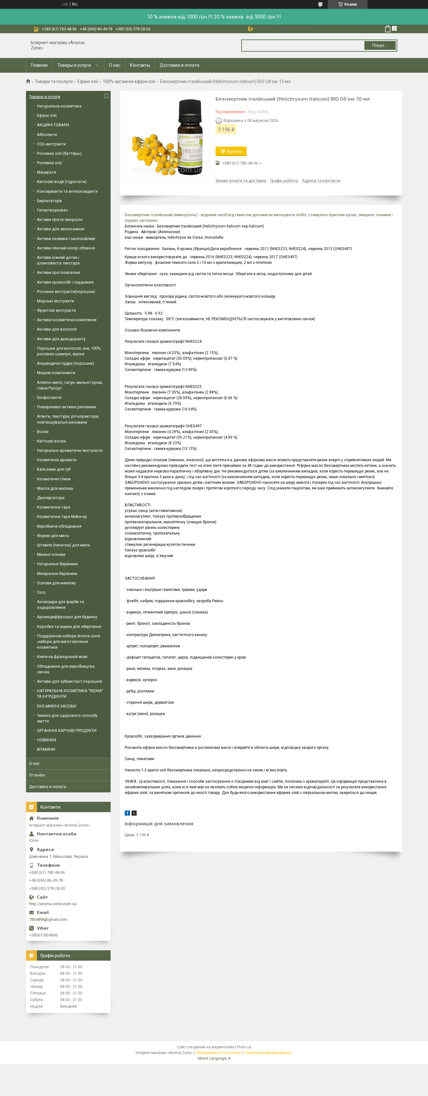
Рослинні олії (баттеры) (59, 153)
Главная (39, 65)
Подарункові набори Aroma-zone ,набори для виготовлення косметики (68, 642)
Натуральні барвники (57, 563)
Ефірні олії (87, 81)
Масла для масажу (55, 488)
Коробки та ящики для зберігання (69, 626)
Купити (234, 151)
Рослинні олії (49, 162)
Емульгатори (49, 200)
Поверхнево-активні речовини (66, 406)
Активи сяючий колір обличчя (66, 248)
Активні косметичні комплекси (67, 319)
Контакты (140, 65)
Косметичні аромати (56, 459)
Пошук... (380, 45)
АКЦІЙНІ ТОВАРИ (53, 125)
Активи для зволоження (60, 229)
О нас (114, 65)
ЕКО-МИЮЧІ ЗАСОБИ (56, 706)
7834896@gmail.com (48, 919)
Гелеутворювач (52, 210)
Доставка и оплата (179, 65)
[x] (134, 814)
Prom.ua (244, 1047)
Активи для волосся (57, 329)
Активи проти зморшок (60, 219)
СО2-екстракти (51, 144)
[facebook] (127, 814)
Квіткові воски (51, 441)
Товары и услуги (74, 65)
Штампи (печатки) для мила (63, 545)
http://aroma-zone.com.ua (52, 903)
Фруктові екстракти (56, 310)
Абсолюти (47, 134)
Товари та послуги (54, 81)
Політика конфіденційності (268, 1053)
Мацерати (46, 172)
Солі (41, 592)
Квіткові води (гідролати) (62, 181)
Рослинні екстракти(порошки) (66, 291)
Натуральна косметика (59, 106)
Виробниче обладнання (59, 526)
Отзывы (37, 775)
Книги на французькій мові (62, 656)
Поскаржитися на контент (219, 1053)
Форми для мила (53, 535)
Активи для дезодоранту (61, 339)
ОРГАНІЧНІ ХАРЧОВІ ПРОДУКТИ (67, 730)
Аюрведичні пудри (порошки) (65, 363)
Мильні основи (51, 554)
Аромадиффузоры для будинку (67, 616)
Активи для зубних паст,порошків (69, 681)
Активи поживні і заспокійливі (66, 238)
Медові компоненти (56, 372)
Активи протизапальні (58, 272)
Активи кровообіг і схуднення (65, 282)
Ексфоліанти (49, 397)
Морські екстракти (55, 301)
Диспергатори (51, 497)
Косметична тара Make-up (62, 516)
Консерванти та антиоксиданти (67, 191)
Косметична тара (53, 507)
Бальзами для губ (53, 469)
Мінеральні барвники (57, 573)
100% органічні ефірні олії (129, 81)
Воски (43, 431)
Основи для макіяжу (56, 583)
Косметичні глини (53, 479)
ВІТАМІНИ (46, 749)
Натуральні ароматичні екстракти (69, 450)
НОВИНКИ (46, 740)
